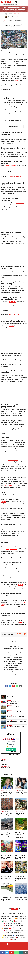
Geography (8, 25)
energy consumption (11, 549)
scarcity (20, 584)
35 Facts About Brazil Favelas (19, 814)
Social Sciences (17, 25)
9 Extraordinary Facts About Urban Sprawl (20, 878)
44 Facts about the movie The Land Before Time (6, 857)
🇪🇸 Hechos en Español (19, 920)
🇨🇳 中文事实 (13, 939)
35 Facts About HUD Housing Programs (7, 814)
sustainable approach (11, 485)
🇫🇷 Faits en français (7, 920)
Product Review (6, 915)
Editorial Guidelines (19, 20)
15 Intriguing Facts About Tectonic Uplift (6, 899)
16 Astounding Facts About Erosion (16, 706)
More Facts (11, 918)
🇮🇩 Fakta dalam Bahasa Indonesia (17, 928)
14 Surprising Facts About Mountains (16, 711)
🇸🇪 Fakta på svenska (18, 923)
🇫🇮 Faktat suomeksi (18, 925)
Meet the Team (20, 913)
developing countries (10, 165)
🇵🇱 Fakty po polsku (20, 934)
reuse (20, 622)
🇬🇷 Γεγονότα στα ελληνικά (19, 927)
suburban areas (20, 202)
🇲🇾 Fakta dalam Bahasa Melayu (13, 932)
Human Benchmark (5, 767)
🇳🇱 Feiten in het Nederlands (8, 934)
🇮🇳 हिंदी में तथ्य (5, 928)
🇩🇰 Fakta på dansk (8, 923)
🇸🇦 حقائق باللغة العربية (6, 927)
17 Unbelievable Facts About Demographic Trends (14, 702)
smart (17, 80)
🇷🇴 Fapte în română (7, 935)
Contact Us (14, 915)
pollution (11, 325)
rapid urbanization (13, 459)
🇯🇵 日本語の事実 (8, 930)
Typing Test (4, 764)
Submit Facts (4, 918)
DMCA (12, 916)
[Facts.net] (9, 2)
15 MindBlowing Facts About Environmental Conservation (19, 835)
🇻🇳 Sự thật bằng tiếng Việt (8, 937)
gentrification (12, 301)
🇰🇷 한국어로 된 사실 (18, 930)
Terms (16, 916)
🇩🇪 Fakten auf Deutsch (20, 918)
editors (21, 661)
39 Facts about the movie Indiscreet (6, 877)
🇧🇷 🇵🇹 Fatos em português (18, 921)
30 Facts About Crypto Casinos (15, 697)
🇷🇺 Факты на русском (18, 935)
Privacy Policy (23, 916)
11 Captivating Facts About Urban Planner (21, 793)
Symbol (3, 757)
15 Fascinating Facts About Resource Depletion (7, 834)
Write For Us (21, 915)
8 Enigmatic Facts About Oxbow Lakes (16, 721)
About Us (5, 913)
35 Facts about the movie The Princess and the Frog (20, 857)
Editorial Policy (11, 913)
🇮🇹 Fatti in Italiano (6, 921)
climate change (5, 427)
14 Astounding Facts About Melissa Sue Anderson (7, 794)
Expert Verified (9, 20)
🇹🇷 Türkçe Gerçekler (20, 937)
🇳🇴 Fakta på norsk (8, 925)
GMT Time (3, 760)
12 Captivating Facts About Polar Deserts (21, 898)
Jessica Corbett (17, 16)
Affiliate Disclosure (5, 916)
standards (13, 659)
